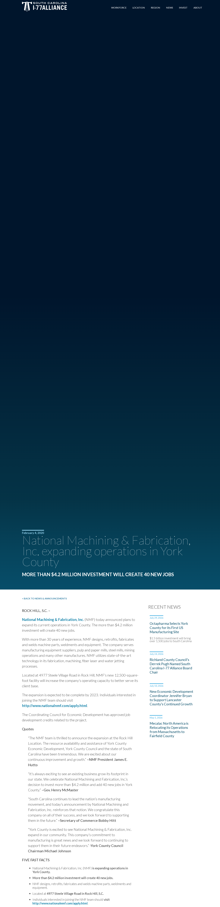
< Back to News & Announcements (44, 598)
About (198, 7)
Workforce (118, 7)
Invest (183, 7)
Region (155, 7)
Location (138, 7)
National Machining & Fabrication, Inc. (53, 619)
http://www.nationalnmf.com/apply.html (54, 705)
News (169, 7)
